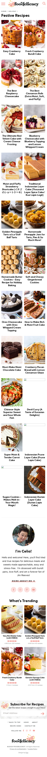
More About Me (22, 581)
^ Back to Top (14, 722)
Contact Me (30, 726)
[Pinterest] (27, 589)
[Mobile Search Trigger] (43, 4)
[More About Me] (23, 535)
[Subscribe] (41, 713)
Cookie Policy (32, 749)
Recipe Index (15, 726)
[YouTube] (33, 589)
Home (3, 11)
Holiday (12, 11)
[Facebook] (13, 589)
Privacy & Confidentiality (18, 749)
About (35, 722)
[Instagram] (20, 589)
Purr (27, 752)
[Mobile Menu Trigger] (3, 4)
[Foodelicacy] (23, 739)
